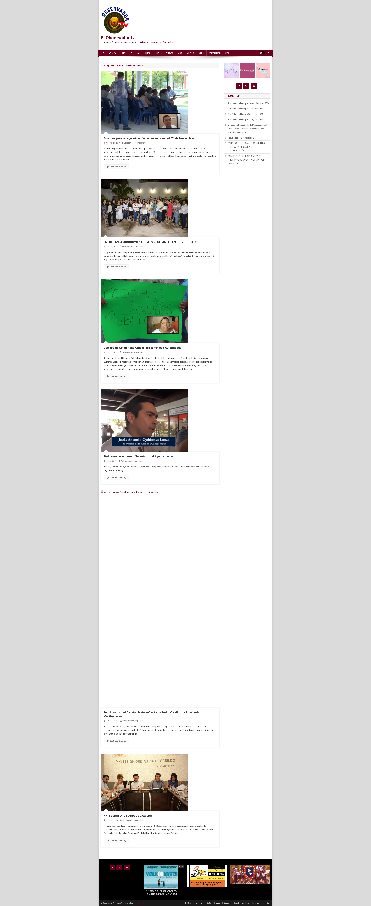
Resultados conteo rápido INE (241, 138)
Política (158, 53)
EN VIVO (112, 53)
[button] (182, 866)
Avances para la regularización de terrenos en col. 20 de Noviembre (149, 138)
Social (201, 53)
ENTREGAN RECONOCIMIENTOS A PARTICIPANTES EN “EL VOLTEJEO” (150, 242)
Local (180, 53)
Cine (227, 53)
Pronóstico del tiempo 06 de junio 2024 (245, 114)
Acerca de (135, 53)
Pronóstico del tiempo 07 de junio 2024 (245, 109)
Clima (147, 53)
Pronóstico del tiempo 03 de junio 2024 (245, 119)
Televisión (199, 903)
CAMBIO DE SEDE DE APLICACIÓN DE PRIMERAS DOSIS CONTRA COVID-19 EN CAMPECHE (246, 160)
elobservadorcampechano (135, 143)
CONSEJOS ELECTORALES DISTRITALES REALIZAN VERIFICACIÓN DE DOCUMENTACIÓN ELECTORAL (246, 147)
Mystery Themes (141, 903)
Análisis (245, 903)
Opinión (190, 53)
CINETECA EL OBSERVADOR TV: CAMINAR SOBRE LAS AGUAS (162, 893)
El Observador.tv (118, 37)
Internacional (215, 53)
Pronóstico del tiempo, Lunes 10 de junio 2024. (249, 103)
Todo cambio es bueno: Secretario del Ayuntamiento (138, 456)
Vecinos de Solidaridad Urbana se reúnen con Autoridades (142, 347)
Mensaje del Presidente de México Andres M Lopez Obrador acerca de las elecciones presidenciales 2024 (248, 129)
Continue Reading (118, 167)
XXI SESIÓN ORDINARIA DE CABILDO (128, 815)
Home (123, 53)
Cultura (169, 53)
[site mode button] (262, 52)
